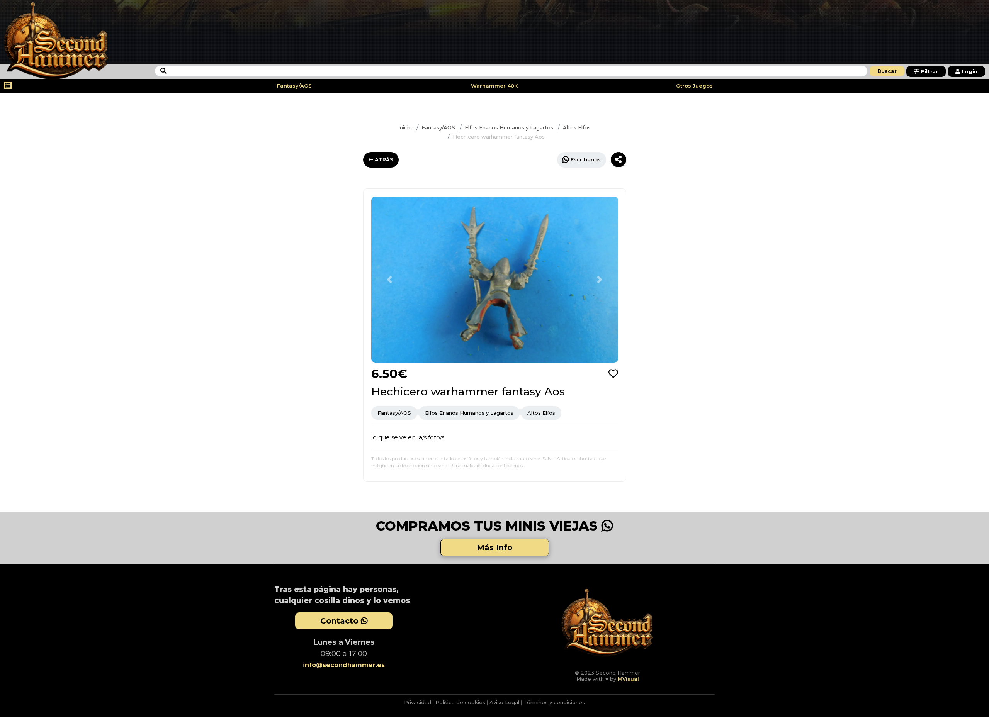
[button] (389, 280)
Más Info (495, 547)
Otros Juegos (694, 86)
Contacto (340, 620)
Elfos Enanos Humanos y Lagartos (509, 127)
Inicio (405, 127)
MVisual (628, 679)
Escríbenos (586, 159)
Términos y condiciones (554, 702)
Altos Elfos (577, 127)
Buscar (887, 71)
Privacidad (417, 702)
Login (969, 71)
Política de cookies (460, 702)
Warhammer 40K (494, 86)
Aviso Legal (504, 702)
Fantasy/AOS (294, 86)
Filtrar (929, 71)
